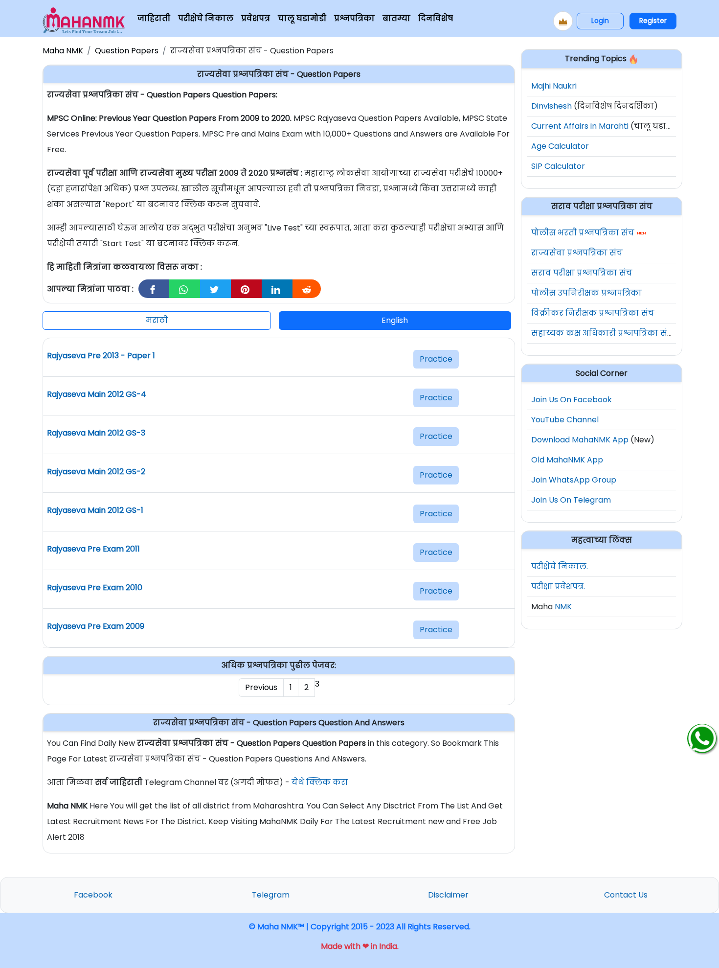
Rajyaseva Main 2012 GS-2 (96, 471)
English (395, 320)
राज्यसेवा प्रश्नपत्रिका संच (577, 252)
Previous (261, 687)
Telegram (271, 894)
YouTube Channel (565, 419)
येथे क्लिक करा (320, 782)
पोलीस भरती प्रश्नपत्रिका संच (582, 232)
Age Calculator (560, 146)
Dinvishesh (551, 106)
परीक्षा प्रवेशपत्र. (558, 586)
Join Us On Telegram (571, 500)
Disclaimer (448, 894)
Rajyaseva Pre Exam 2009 (95, 626)
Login (600, 20)
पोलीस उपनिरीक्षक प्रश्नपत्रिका (586, 293)
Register (653, 20)
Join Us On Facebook (571, 399)
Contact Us (626, 894)
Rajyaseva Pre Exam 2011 (93, 548)
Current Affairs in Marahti (580, 126)
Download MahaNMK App (580, 439)
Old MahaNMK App (567, 459)
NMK (563, 606)
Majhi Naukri (554, 86)
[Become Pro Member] (563, 21)
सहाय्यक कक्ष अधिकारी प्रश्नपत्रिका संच (602, 333)
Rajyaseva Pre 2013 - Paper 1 (101, 355)
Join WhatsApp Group (573, 479)
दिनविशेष (435, 18)
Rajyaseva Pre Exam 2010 (94, 587)
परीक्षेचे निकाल (205, 18)
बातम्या (396, 18)
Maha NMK (63, 50)
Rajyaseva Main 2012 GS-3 (96, 432)
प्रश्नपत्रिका (354, 18)
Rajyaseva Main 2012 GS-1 (95, 510)
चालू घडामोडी (302, 18)
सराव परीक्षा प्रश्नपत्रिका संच (581, 272)
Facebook (93, 894)
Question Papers (126, 50)
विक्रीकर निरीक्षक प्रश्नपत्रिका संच (592, 313)
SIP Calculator (558, 166)
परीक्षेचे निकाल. (559, 566)
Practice (436, 359)
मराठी (157, 320)
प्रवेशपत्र (255, 18)
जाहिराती (153, 18)
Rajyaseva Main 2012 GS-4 (96, 394)
